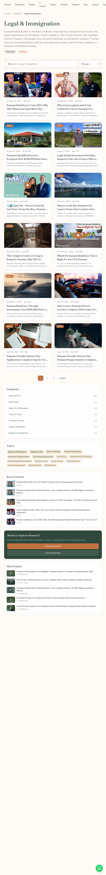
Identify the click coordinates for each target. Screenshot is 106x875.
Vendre (32, 4)
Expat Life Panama (17, 451)
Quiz (86, 4)
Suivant (62, 378)
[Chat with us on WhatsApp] (99, 868)
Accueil (7, 4)
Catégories (17, 13)
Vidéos (53, 4)
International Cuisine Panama (81, 456)
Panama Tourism (41, 461)
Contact (95, 4)
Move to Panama (53, 451)
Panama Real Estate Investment (19, 461)
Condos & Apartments (16, 465)
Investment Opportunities (18, 456)
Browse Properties (53, 546)
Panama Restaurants (72, 451)
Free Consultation (53, 553)
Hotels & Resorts (73, 461)
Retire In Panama (35, 465)
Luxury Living (61, 456)
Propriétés (20, 4)
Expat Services (50, 465)
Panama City (36, 451)
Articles (64, 4)
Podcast (76, 4)
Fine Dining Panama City (43, 456)
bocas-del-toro (57, 461)
